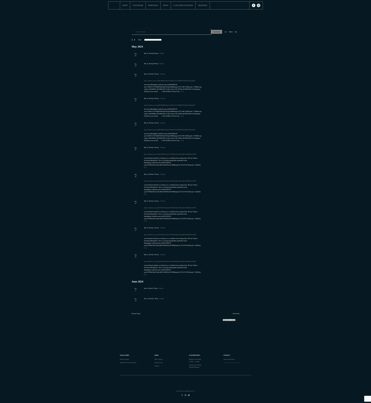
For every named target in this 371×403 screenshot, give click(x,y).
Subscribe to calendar (229, 320)
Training (202, 5)
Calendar (137, 5)
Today (139, 40)
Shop (125, 5)
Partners (153, 5)
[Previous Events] (132, 40)
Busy (146, 57)
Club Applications (183, 5)
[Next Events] (134, 40)
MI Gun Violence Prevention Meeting (164, 77)
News (165, 5)
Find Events (216, 32)
